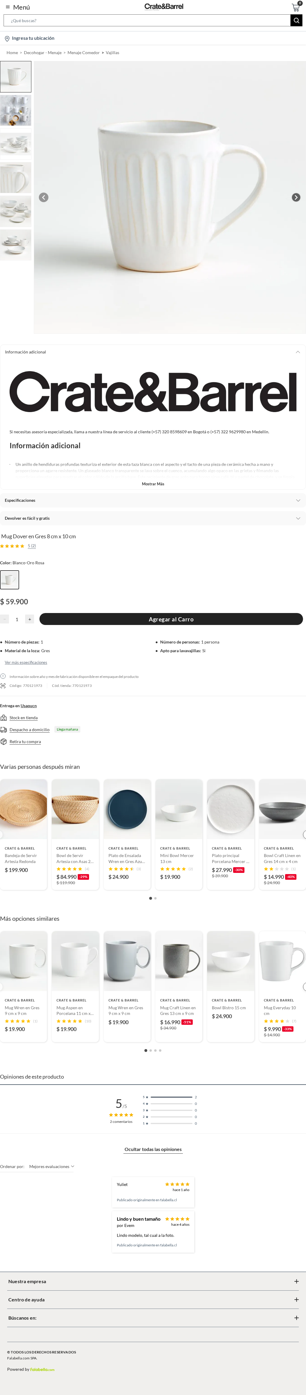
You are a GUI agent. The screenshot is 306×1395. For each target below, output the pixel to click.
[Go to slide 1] (150, 898)
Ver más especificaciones (26, 662)
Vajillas (112, 52)
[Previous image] (43, 197)
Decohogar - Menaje (43, 52)
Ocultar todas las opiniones (153, 1149)
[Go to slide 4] (160, 1050)
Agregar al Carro (171, 619)
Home (12, 52)
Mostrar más (153, 483)
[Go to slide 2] (155, 898)
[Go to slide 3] (155, 1050)
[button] (153, 21)
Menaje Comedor (84, 52)
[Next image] (296, 197)
